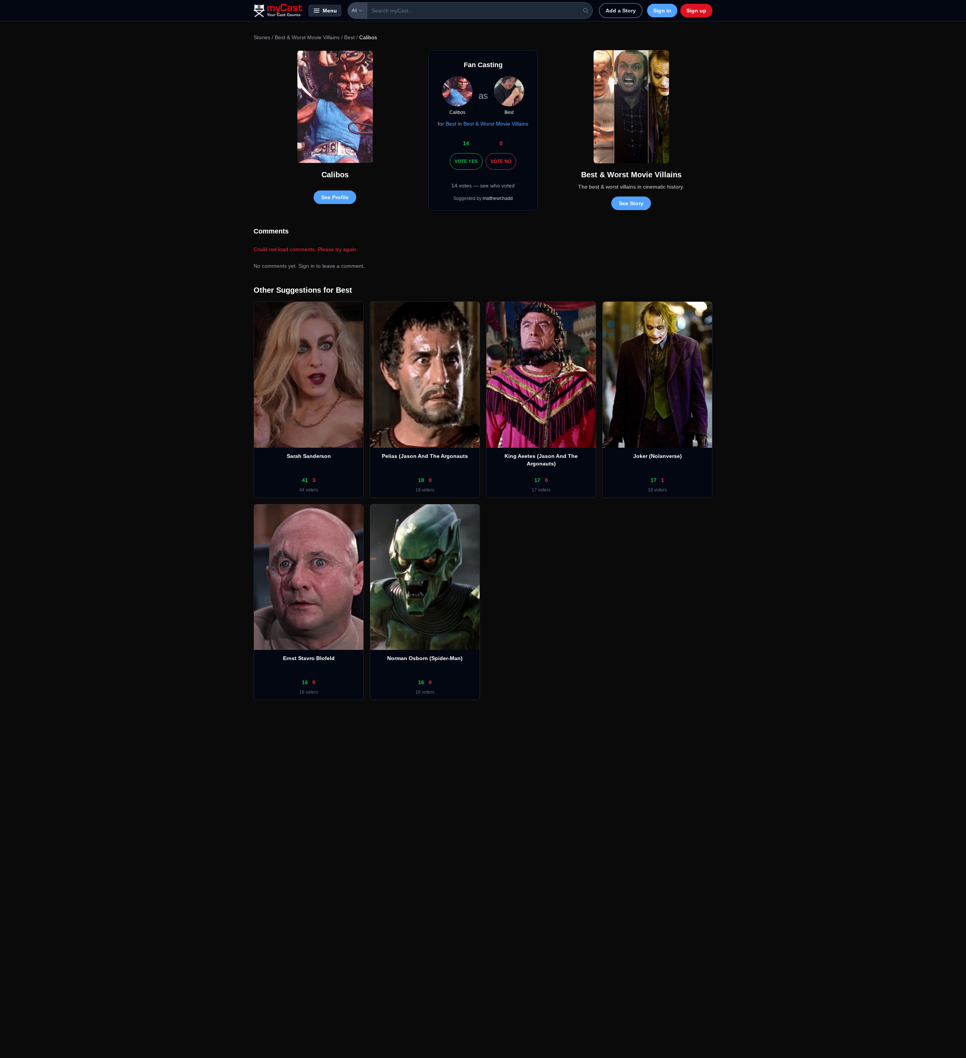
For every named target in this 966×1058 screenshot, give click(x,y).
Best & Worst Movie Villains (307, 37)
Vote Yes (466, 161)
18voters (424, 490)
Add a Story (621, 11)
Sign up (696, 11)
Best (349, 37)
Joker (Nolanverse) (657, 456)
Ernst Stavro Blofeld (309, 658)
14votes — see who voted (483, 186)
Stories (262, 37)
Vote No (501, 161)
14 (466, 143)
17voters (541, 490)
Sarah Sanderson (309, 456)
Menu (330, 11)
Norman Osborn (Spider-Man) (425, 658)
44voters (308, 490)
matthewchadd (498, 198)
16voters (308, 692)
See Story (631, 203)
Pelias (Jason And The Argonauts (425, 456)
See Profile (335, 197)
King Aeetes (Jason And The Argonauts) (541, 460)
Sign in (662, 11)
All (354, 10)
